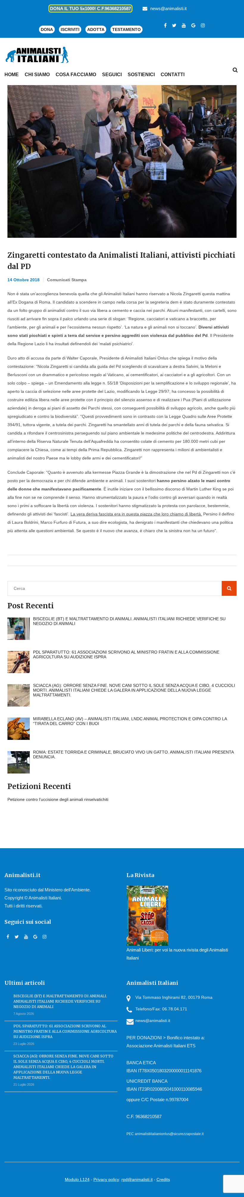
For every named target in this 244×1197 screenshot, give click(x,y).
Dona (47, 29)
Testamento (126, 29)
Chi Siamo (37, 74)
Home (11, 74)
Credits (163, 1179)
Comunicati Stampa (67, 279)
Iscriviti (70, 29)
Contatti (172, 74)
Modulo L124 (77, 1179)
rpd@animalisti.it (137, 1179)
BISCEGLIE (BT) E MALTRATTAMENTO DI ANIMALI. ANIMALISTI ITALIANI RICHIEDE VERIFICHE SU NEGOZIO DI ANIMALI (60, 1001)
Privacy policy (106, 1179)
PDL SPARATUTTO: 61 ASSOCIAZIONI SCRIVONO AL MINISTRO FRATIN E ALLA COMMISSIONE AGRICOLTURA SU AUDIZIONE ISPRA (65, 1031)
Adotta (95, 29)
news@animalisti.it (168, 8)
